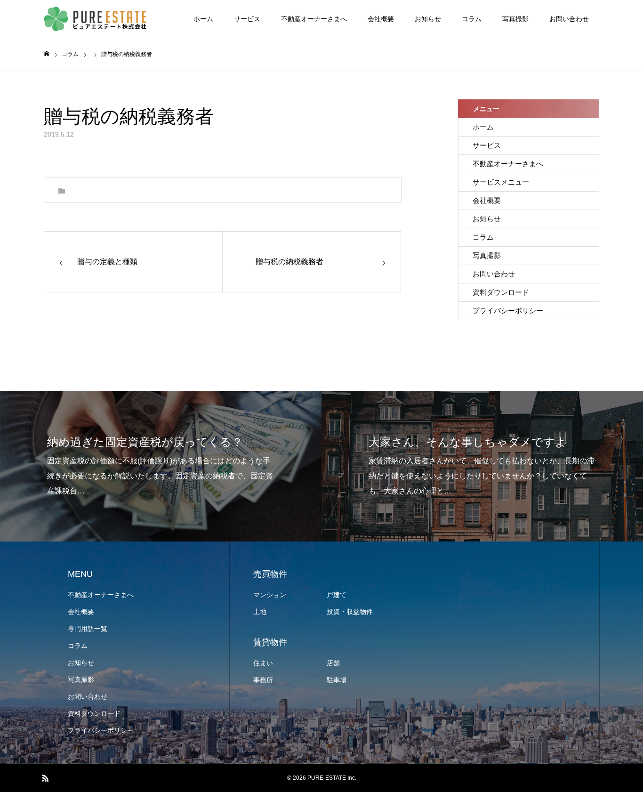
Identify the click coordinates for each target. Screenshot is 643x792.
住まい (263, 663)
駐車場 (336, 680)
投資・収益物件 (350, 611)
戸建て (336, 594)
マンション (269, 594)
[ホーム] (46, 54)
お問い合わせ (569, 19)
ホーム (203, 19)
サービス (247, 19)
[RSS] (45, 778)
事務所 (263, 680)
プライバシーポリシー (508, 311)
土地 (259, 611)
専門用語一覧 (87, 628)
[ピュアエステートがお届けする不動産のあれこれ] (95, 19)
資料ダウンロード (501, 292)
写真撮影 (515, 19)
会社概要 (381, 19)
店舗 (333, 663)
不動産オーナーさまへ (314, 19)
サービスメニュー (501, 182)
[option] (161, 466)
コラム (472, 19)
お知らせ (428, 19)
